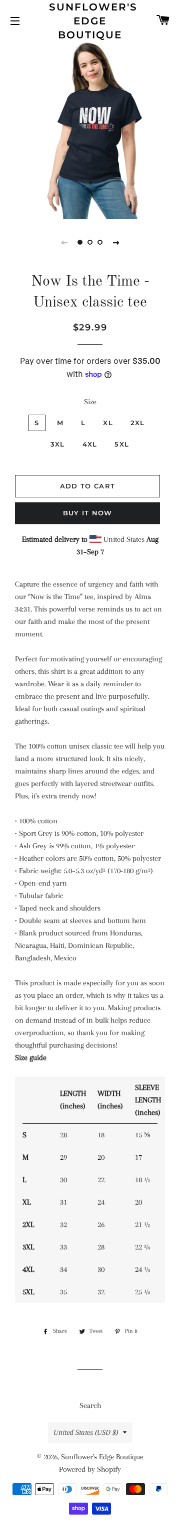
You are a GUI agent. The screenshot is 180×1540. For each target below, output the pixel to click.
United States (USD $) (86, 1432)
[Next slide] (116, 242)
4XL (90, 444)
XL (108, 423)
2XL (137, 423)
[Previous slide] (64, 242)
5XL (121, 444)
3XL (57, 444)
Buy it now (87, 513)
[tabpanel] (90, 129)
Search (90, 1405)
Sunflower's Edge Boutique (90, 21)
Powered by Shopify (90, 1469)
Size (90, 401)
